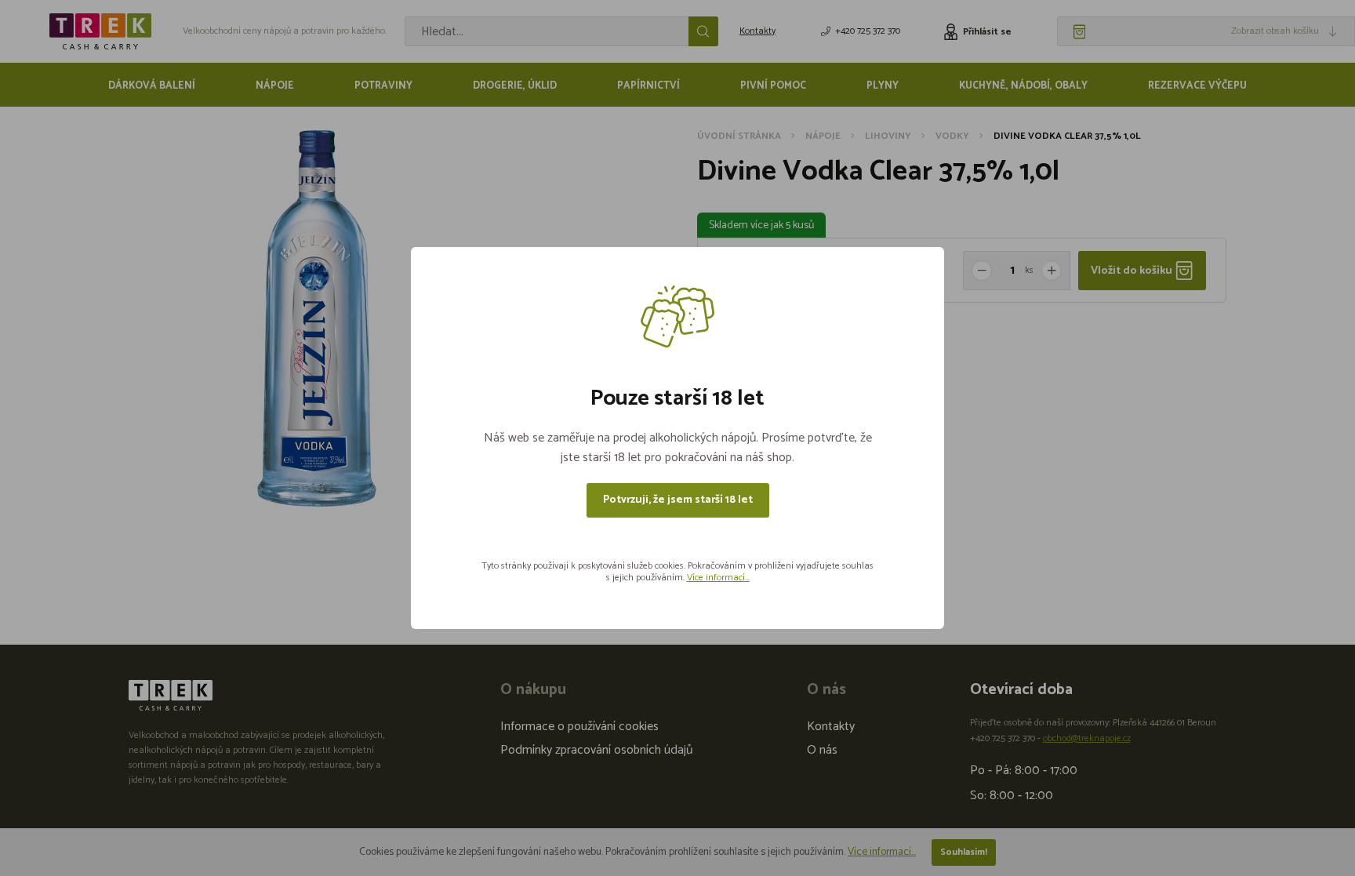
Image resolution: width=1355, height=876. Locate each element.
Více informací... (718, 577)
